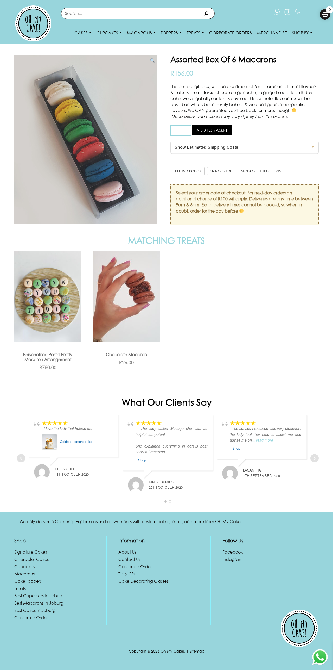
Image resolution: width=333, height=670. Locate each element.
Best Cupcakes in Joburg (39, 595)
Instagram (232, 559)
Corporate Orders (230, 32)
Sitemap (197, 651)
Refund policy (188, 171)
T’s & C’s (126, 573)
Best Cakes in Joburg (35, 610)
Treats (194, 32)
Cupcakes (108, 32)
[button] (152, 61)
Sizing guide (221, 171)
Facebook (232, 552)
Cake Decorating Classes (143, 581)
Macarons (140, 32)
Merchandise (272, 32)
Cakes (81, 32)
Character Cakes (31, 559)
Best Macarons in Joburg (38, 603)
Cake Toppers (28, 581)
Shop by (301, 32)
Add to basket (211, 130)
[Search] (206, 13)
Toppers (170, 32)
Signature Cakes (30, 552)
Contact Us (129, 559)
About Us (127, 552)
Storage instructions (261, 171)
